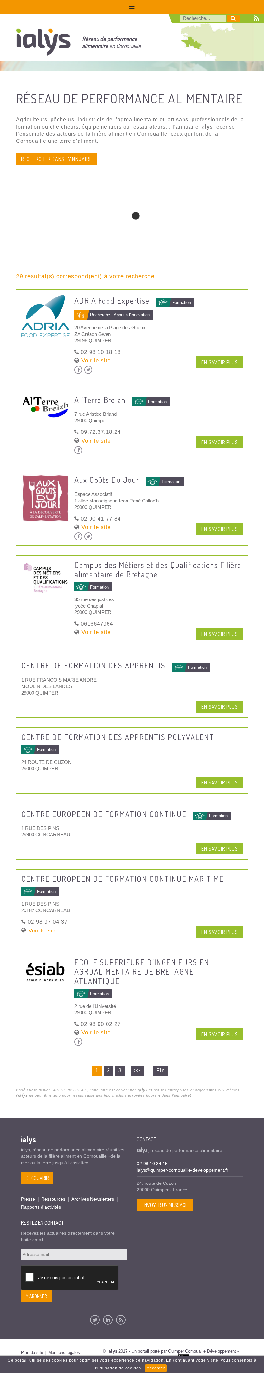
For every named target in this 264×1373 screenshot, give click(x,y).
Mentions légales (64, 1352)
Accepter (156, 1368)
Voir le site (96, 360)
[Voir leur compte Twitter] (88, 370)
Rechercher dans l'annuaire (56, 159)
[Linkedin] (108, 1320)
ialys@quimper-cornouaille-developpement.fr (182, 1170)
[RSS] (121, 1320)
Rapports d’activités (41, 1207)
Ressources (53, 1199)
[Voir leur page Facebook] (78, 370)
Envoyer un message (165, 1205)
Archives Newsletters (92, 1199)
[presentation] (70, 1277)
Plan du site (32, 1352)
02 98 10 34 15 (152, 1163)
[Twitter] (95, 1320)
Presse (28, 1199)
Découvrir (37, 1178)
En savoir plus (219, 362)
